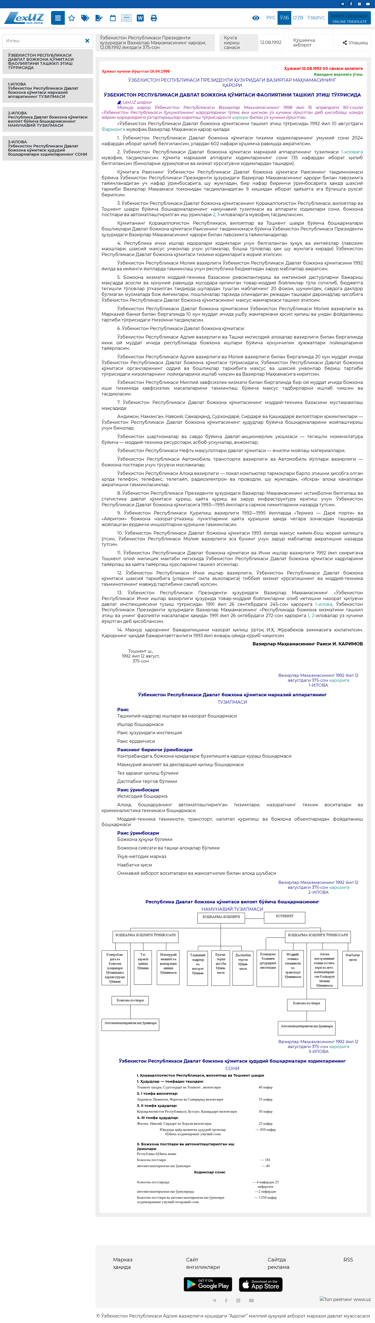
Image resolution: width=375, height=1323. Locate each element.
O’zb (298, 17)
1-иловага (352, 152)
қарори (241, 117)
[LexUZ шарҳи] (99, 18)
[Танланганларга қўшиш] (72, 18)
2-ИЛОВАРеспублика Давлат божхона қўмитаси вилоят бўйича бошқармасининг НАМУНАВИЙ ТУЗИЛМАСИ (48, 119)
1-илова (323, 604)
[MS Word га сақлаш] (140, 18)
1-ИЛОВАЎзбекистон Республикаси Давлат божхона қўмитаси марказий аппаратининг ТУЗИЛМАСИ (43, 90)
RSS (348, 1260)
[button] (47, 61)
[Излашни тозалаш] (87, 41)
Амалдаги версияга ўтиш (338, 74)
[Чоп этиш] (154, 18)
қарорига (339, 680)
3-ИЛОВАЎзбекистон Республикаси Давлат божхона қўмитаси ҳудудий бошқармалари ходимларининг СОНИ (47, 148)
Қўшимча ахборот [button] (304, 43)
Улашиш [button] (358, 42)
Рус (270, 17)
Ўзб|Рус (316, 17)
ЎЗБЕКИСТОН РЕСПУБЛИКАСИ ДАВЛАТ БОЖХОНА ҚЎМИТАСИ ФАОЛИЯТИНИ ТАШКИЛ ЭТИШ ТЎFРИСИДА (41, 61)
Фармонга (113, 129)
